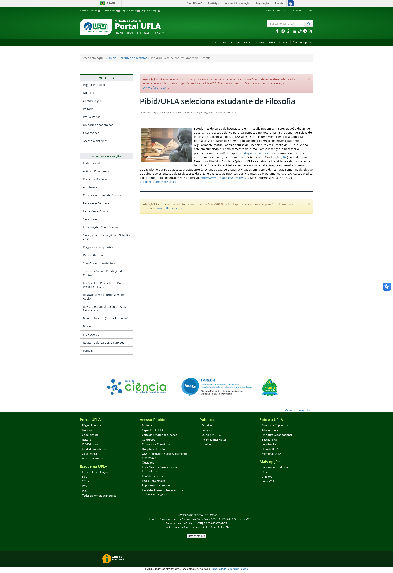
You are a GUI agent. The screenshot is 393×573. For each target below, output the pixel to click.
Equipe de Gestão (241, 42)
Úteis (265, 472)
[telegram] (305, 31)
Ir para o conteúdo (90, 11)
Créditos (267, 476)
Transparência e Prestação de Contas (103, 273)
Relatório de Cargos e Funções (103, 342)
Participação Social (95, 179)
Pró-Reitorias (92, 117)
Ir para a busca (130, 11)
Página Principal (94, 85)
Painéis (88, 350)
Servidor (207, 430)
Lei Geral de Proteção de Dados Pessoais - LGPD (104, 285)
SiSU (84, 476)
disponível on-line (256, 153)
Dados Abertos (93, 255)
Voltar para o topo (300, 410)
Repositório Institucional (157, 485)
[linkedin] (295, 31)
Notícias (88, 93)
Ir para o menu (111, 11)
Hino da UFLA (270, 449)
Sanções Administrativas (99, 263)
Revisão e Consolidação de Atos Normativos (104, 308)
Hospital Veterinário (154, 449)
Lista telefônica (196, 536)
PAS (84, 486)
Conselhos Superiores (275, 425)
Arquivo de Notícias (133, 58)
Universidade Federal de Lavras (229, 569)
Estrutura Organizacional (277, 435)
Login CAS (268, 481)
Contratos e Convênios (156, 444)
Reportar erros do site (275, 467)
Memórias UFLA (271, 454)
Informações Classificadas (100, 227)
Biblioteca (148, 425)
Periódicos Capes (152, 476)
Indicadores (91, 334)
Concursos (148, 439)
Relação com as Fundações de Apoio (103, 296)
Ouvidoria (148, 462)
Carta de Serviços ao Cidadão (159, 435)
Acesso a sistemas (95, 141)
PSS (84, 491)
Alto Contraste (293, 10)
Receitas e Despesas (97, 203)
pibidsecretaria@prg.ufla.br (159, 182)
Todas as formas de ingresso (99, 495)
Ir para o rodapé (151, 11)
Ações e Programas (96, 171)
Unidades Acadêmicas (98, 125)
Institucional (91, 163)
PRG (284, 157)
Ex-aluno (207, 444)
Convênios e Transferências (102, 195)
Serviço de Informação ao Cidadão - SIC (106, 237)
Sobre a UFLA (219, 42)
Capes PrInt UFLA (152, 430)
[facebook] (277, 31)
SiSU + (85, 481)
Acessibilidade (273, 10)
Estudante (208, 425)
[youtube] (310, 31)
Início (112, 58)
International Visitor (214, 439)
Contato (283, 42)
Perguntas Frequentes (98, 247)
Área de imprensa (303, 42)
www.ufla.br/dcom (155, 87)
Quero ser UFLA (211, 435)
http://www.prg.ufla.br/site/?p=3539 (224, 178)
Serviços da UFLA (265, 42)
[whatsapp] (289, 31)
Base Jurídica (269, 439)
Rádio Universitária (153, 481)
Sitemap (309, 10)
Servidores (90, 219)
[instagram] (283, 31)
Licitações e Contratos (98, 211)
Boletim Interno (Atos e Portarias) (105, 318)
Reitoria (88, 109)
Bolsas (87, 326)
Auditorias (90, 187)
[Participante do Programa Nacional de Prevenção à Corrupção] (270, 387)
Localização (269, 444)
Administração (270, 430)
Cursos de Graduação (95, 472)
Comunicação (92, 101)
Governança (91, 133)
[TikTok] (300, 31)
